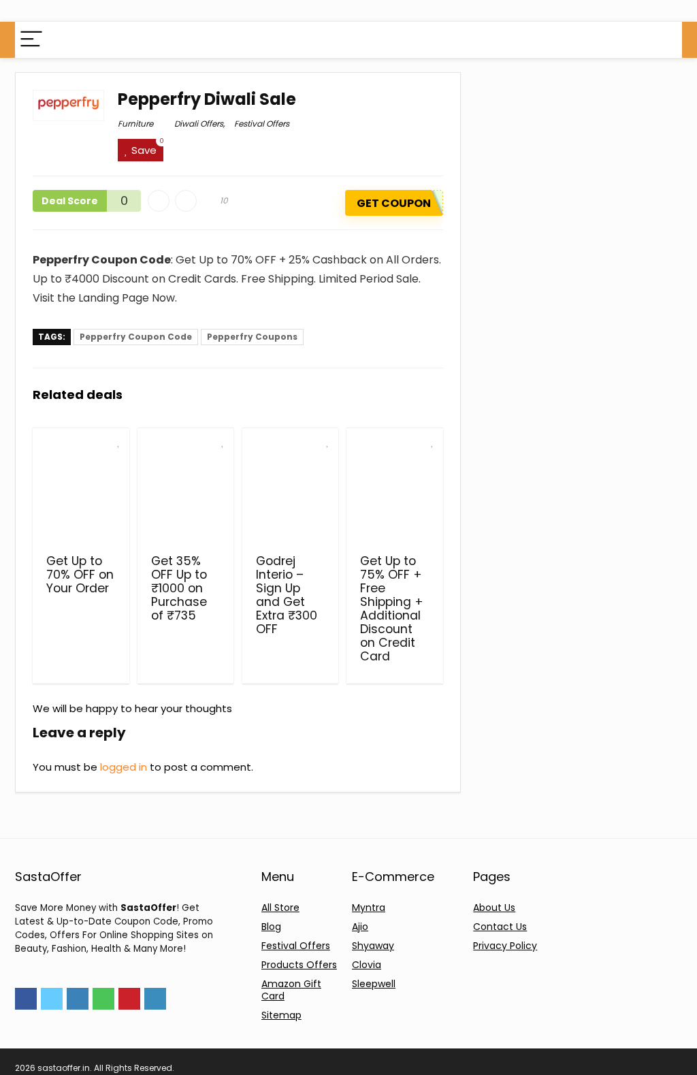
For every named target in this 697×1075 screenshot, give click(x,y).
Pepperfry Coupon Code (136, 336)
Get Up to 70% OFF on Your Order (80, 574)
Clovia (366, 965)
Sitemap (281, 1015)
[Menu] (31, 40)
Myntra (368, 907)
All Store (280, 907)
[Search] (661, 40)
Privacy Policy (505, 945)
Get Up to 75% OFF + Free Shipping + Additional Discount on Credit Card (391, 608)
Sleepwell (373, 984)
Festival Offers (261, 123)
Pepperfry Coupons (252, 336)
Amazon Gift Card (291, 990)
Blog (271, 926)
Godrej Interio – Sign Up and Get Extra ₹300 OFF (286, 595)
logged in (123, 767)
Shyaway (373, 945)
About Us (494, 907)
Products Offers (299, 965)
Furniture (135, 123)
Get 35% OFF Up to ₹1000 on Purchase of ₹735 (179, 588)
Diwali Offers (198, 123)
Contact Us (500, 926)
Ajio (360, 926)
